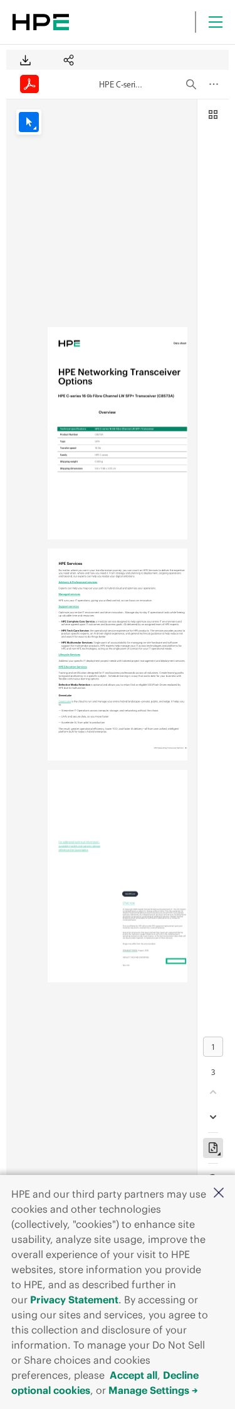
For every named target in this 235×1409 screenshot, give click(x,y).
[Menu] (215, 22)
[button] (219, 1194)
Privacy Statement (74, 1299)
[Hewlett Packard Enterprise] (41, 22)
